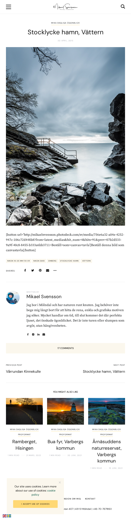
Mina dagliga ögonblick (65, 23)
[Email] (47, 270)
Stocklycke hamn (69, 261)
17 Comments (65, 348)
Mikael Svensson (44, 296)
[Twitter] (32, 270)
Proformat (24, 434)
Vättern (86, 261)
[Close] (60, 482)
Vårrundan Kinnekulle (23, 371)
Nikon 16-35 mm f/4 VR (18, 261)
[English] (5, 516)
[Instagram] (33, 334)
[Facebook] (25, 270)
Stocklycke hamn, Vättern (104, 371)
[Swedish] (9, 516)
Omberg (52, 261)
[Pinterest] (40, 270)
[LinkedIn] (38, 334)
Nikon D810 (39, 261)
